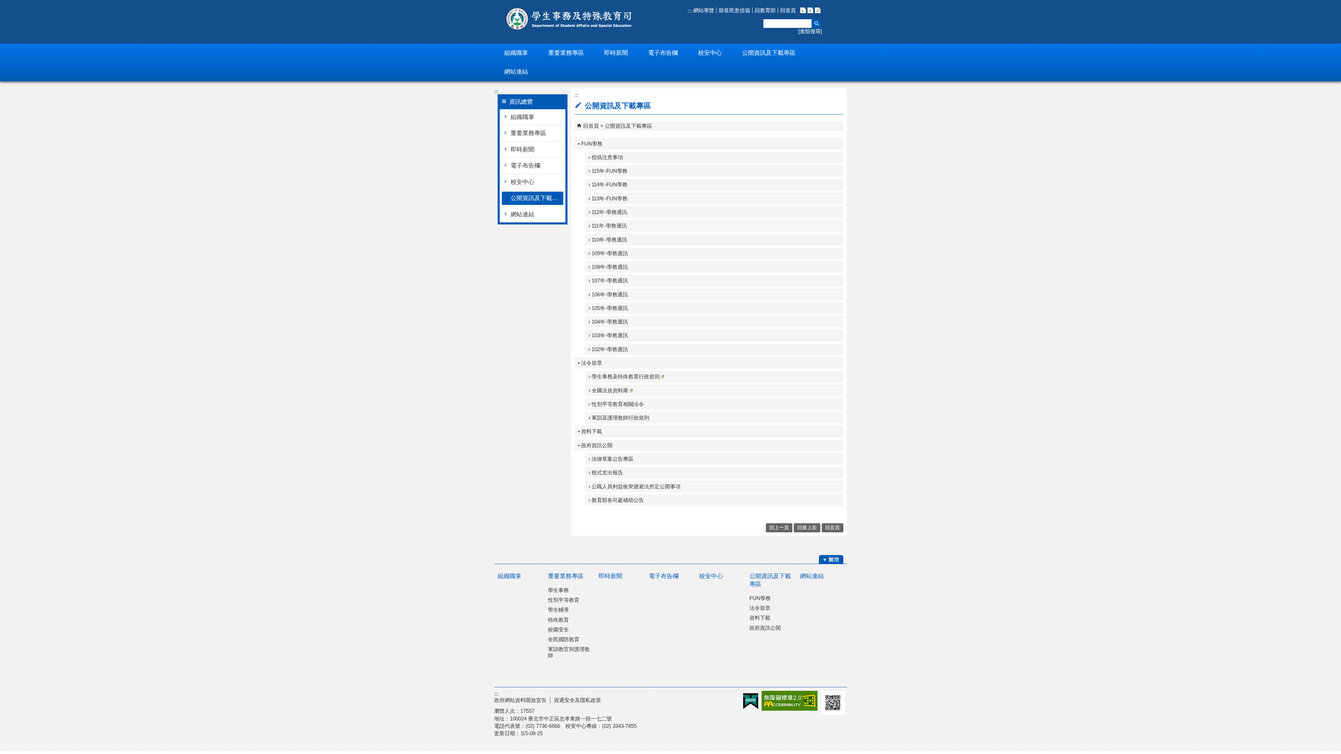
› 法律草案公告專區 (610, 459)
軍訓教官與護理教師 (569, 652)
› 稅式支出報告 (605, 472)
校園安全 (558, 630)
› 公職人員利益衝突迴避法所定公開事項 (634, 486)
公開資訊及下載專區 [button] (769, 53)
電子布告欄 (525, 165)
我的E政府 (750, 701)
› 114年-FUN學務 (608, 184)
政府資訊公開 (765, 628)
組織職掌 (522, 117)
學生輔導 (558, 610)
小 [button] (803, 10)
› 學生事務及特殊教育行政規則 (624, 376)
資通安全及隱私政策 (577, 700)
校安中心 (522, 182)
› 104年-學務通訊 (608, 322)
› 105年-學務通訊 (608, 308)
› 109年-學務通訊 (608, 253)
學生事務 (558, 590)
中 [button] (810, 10)
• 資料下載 (590, 431)
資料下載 (759, 618)
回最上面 (807, 527)
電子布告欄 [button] (663, 53)
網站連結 (522, 214)
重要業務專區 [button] (566, 53)
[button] (817, 23)
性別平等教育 (563, 600)
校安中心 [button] (710, 53)
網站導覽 (703, 10)
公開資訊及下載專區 (537, 198)
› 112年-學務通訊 (607, 212)
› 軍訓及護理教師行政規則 (618, 418)
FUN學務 (760, 598)
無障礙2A (790, 701)
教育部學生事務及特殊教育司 (569, 18)
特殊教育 (558, 620)
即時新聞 (522, 149)
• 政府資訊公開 (595, 445)
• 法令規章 (590, 363)
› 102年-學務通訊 (608, 349)
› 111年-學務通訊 (607, 226)
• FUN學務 (590, 144)
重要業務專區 (528, 133)
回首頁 (788, 10)
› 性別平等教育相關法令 (616, 404)
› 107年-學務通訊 (608, 280)
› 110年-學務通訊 (607, 240)
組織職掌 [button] (516, 53)
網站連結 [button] (516, 71)
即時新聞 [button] (616, 53)
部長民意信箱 (734, 10)
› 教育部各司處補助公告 (616, 500)
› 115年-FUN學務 (608, 171)
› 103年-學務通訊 (608, 335)
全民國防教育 (563, 639)
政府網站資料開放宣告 (520, 700)
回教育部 (765, 10)
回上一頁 (779, 527)
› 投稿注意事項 (605, 157)
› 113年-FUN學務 (608, 198)
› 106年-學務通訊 (608, 294)
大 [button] (818, 10)
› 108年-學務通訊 (608, 267)
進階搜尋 (810, 31)
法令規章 (759, 608)
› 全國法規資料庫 (608, 390)
